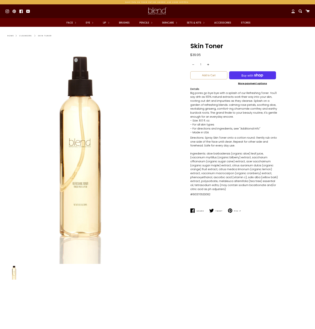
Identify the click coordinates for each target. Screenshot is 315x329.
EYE (88, 22)
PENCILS (144, 22)
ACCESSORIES (222, 22)
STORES (245, 22)
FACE (70, 22)
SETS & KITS (194, 22)
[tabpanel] (81, 153)
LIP (105, 22)
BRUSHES (124, 22)
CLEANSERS (25, 35)
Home (10, 35)
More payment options (252, 83)
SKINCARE (168, 22)
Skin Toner (45, 35)
